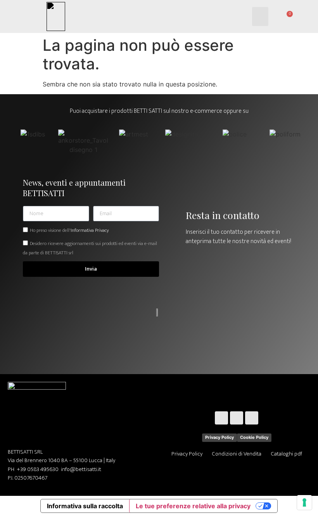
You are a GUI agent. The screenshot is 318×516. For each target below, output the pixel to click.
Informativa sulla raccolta (85, 506)
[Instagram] (236, 418)
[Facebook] (221, 418)
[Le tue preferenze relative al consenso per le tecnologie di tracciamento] (304, 502)
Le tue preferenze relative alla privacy (193, 506)
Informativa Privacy (90, 230)
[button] (260, 16)
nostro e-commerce (196, 111)
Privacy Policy (219, 437)
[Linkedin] (251, 418)
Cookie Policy (254, 437)
